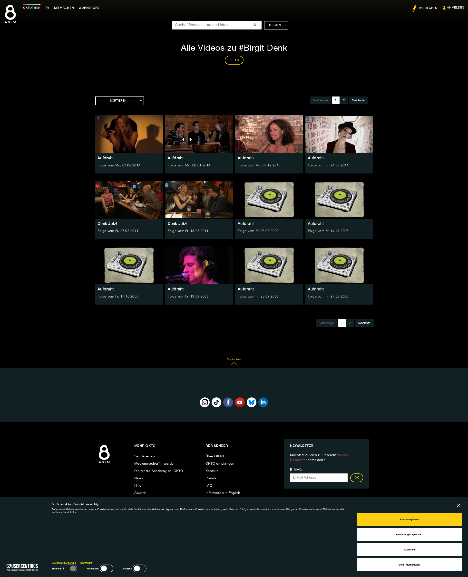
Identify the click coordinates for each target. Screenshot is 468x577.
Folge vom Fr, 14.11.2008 (328, 231)
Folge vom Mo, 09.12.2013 (259, 165)
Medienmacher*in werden (155, 463)
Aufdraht (106, 158)
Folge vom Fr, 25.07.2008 (258, 296)
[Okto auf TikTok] (216, 402)
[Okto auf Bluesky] (251, 402)
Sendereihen (144, 456)
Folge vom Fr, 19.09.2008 (188, 296)
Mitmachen (64, 8)
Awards (140, 493)
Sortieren (118, 100)
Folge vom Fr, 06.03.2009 (258, 231)
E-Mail (296, 469)
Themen (275, 25)
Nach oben (234, 359)
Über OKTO (214, 456)
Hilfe (137, 485)
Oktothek (31, 8)
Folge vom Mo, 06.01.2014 (189, 165)
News (138, 478)
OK (357, 477)
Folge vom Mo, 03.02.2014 (119, 165)
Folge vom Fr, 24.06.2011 (328, 165)
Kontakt (211, 471)
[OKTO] (10, 18)
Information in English (222, 493)
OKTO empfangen (219, 463)
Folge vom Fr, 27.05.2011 (118, 231)
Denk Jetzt (107, 223)
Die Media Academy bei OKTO (158, 471)
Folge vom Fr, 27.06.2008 (328, 296)
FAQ (208, 485)
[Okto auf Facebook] (228, 402)
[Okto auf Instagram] (205, 402)
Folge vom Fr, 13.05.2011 (188, 231)
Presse (211, 478)
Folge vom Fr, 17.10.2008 (118, 296)
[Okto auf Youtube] (240, 402)
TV (47, 8)
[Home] (104, 463)
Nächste (358, 100)
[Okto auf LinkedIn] (263, 402)
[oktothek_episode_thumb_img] (129, 134)
